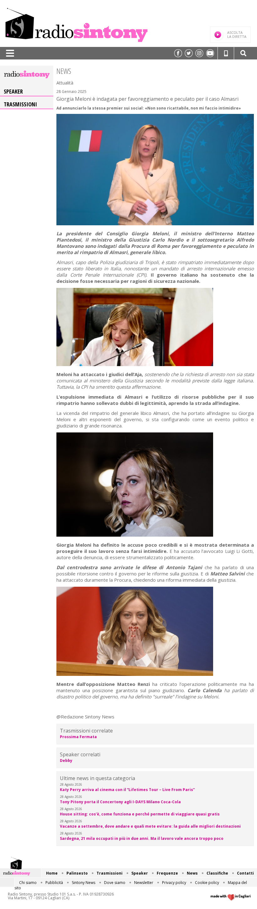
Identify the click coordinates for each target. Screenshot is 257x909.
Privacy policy (174, 882)
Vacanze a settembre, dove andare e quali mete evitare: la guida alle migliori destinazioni (150, 826)
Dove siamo (114, 882)
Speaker (13, 91)
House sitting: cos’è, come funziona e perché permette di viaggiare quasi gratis (140, 814)
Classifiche (217, 873)
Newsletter (143, 882)
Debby (66, 760)
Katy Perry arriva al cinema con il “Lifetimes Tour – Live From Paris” (127, 789)
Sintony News (83, 882)
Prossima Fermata (78, 736)
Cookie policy (207, 882)
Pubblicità (54, 882)
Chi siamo (28, 882)
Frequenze (167, 873)
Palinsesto (77, 873)
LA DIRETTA (236, 34)
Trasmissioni (20, 104)
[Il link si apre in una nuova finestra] (178, 53)
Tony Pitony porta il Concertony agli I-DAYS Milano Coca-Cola (120, 801)
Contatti (245, 873)
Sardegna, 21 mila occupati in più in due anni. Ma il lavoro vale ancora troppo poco (141, 838)
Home (52, 873)
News (192, 873)
